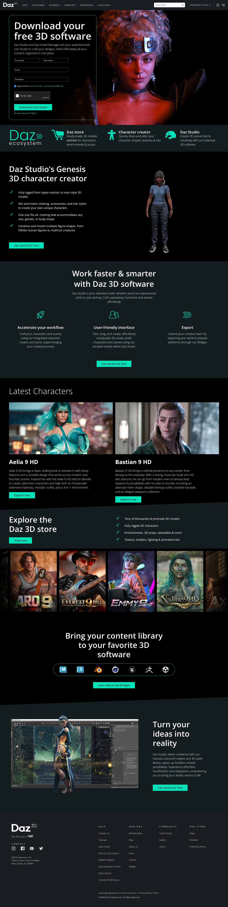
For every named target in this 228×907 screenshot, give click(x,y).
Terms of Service (129, 893)
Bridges (132, 866)
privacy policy (50, 86)
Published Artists (198, 846)
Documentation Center (109, 866)
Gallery (162, 839)
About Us (133, 846)
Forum (162, 846)
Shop (24, 5)
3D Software (38, 5)
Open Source (104, 873)
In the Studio (165, 833)
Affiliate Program (106, 859)
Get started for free (26, 245)
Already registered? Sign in (25, 113)
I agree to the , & (40, 86)
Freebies (194, 839)
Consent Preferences (108, 879)
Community (70, 5)
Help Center (104, 846)
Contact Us (103, 833)
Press (131, 853)
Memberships (86, 5)
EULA (61, 86)
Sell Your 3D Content (108, 853)
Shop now (20, 540)
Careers (132, 859)
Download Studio (199, 5)
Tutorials (102, 839)
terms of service (36, 86)
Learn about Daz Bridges (114, 685)
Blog (131, 839)
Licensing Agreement (108, 893)
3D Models (54, 5)
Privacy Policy (145, 893)
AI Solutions (104, 5)
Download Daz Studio (33, 107)
